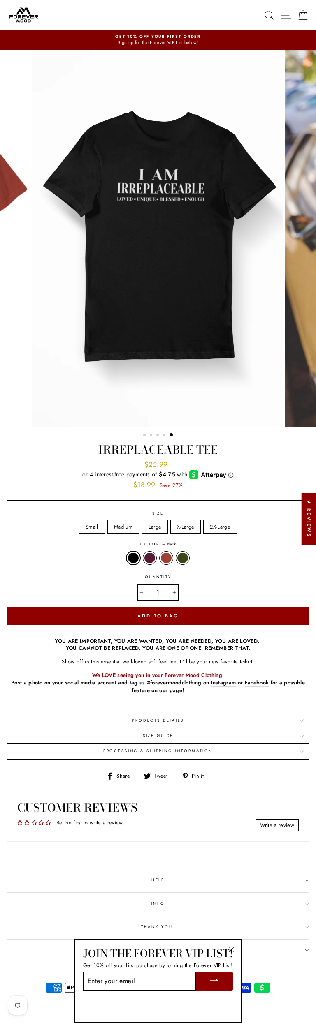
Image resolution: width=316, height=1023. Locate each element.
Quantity (158, 577)
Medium (123, 527)
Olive (182, 558)
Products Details (158, 720)
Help (158, 880)
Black (133, 558)
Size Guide (158, 736)
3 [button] (158, 436)
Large (155, 527)
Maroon (149, 558)
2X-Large (220, 527)
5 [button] (172, 435)
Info (158, 903)
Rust (166, 558)
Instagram (223, 682)
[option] (158, 40)
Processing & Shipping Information (158, 751)
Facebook (257, 682)
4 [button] (165, 436)
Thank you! (158, 927)
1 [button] (145, 436)
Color (157, 544)
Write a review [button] (277, 825)
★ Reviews (309, 519)
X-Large (185, 527)
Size (158, 513)
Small (92, 527)
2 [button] (152, 436)
